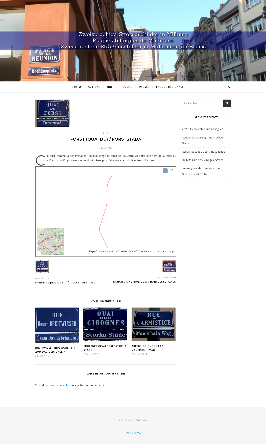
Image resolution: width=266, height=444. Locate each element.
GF (147, 420)
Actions (94, 87)
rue (105, 133)
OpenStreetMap (146, 251)
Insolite (126, 87)
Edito (76, 87)
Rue (110, 87)
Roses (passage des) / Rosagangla (203, 151)
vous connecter (60, 385)
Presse (144, 87)
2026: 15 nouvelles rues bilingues (202, 129)
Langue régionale (170, 87)
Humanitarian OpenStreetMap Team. (116, 251)
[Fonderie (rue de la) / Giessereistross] (42, 267)
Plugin (171, 251)
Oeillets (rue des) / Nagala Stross (202, 160)
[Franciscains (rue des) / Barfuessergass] (169, 266)
